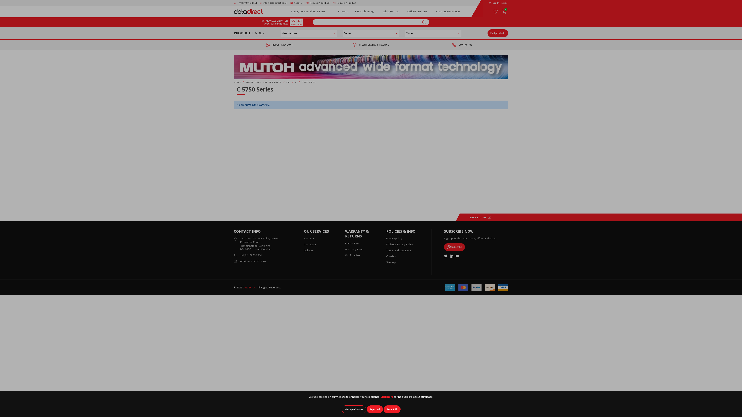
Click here (387, 396)
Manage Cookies (354, 409)
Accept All (392, 409)
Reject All (375, 409)
